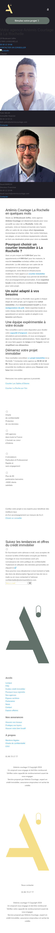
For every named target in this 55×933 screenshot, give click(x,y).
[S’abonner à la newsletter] (30, 583)
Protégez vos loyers (13, 725)
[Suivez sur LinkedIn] (20, 670)
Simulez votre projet (26, 20)
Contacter (4, 125)
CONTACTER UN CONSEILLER (13, 47)
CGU (7, 746)
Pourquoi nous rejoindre (15, 692)
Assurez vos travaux (14, 722)
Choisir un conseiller (14, 518)
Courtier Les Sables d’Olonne (17, 383)
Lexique (9, 683)
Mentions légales (12, 740)
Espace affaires (12, 710)
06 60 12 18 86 (6, 44)
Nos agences (11, 695)
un (36, 358)
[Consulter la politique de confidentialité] (15, 568)
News (8, 704)
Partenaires (10, 701)
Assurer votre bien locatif (16, 728)
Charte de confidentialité (15, 743)
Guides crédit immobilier (15, 689)
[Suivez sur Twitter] (30, 670)
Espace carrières (12, 698)
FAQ (7, 686)
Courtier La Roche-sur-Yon (16, 388)
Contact (9, 707)
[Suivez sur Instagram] (25, 670)
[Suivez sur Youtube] (35, 670)
